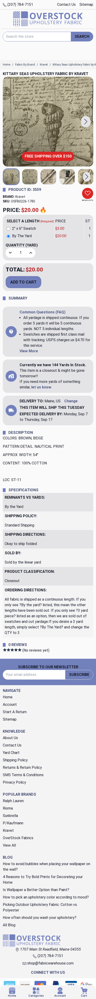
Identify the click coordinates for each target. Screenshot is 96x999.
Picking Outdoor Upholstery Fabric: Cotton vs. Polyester (40, 907)
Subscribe (79, 674)
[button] (85, 121)
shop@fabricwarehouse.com (50, 963)
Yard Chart (11, 752)
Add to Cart (23, 282)
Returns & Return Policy (22, 767)
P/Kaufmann (13, 823)
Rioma (8, 808)
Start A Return (15, 712)
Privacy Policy (14, 782)
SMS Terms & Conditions (23, 775)
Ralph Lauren (13, 801)
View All (9, 845)
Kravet (20, 197)
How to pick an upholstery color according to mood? (46, 897)
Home (8, 697)
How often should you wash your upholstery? (39, 917)
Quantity (22, 245)
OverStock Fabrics (18, 838)
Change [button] (71, 401)
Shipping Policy (15, 760)
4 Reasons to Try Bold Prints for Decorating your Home (43, 880)
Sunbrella (10, 815)
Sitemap (86, 4)
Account (10, 704)
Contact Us (66, 4)
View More (29, 351)
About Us (10, 738)
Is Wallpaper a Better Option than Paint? (36, 890)
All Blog (9, 925)
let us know (41, 387)
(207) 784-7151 (20, 4)
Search (82, 36)
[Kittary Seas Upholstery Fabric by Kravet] (48, 122)
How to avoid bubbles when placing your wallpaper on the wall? (46, 867)
